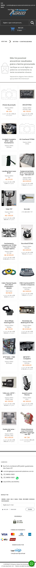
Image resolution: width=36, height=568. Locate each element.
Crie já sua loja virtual (18, 553)
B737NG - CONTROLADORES (22, 42)
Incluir (6, 509)
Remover (13, 509)
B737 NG (4, 41)
